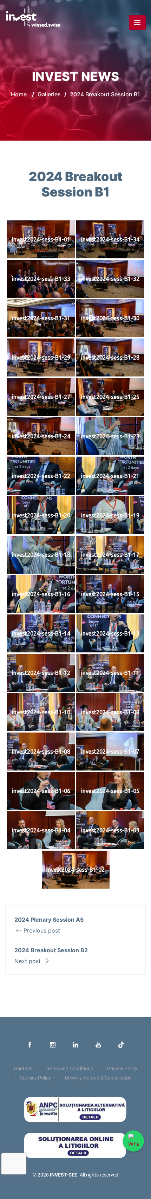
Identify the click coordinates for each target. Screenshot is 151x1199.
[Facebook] (30, 1045)
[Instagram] (53, 1045)
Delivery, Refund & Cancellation (98, 1078)
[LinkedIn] (75, 1045)
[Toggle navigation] (137, 22)
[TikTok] (121, 1045)
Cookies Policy (35, 1078)
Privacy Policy (122, 1069)
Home (19, 94)
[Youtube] (98, 1045)
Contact (23, 1069)
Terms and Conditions (69, 1069)
